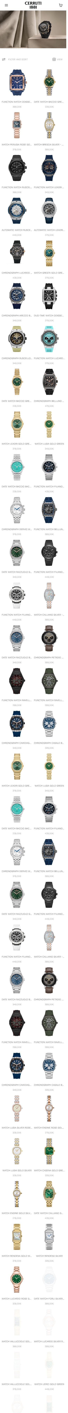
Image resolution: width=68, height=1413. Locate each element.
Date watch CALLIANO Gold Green (49, 1213)
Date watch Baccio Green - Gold (49, 101)
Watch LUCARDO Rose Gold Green (17, 1298)
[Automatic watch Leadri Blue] (49, 211)
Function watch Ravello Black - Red (17, 700)
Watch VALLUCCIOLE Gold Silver (17, 1384)
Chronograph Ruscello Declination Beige (17, 358)
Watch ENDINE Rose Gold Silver (49, 1127)
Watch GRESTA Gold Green (49, 272)
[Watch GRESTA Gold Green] (49, 253)
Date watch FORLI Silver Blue (49, 1298)
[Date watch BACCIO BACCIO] (17, 467)
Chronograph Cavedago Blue (17, 743)
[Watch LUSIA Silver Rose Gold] (17, 1108)
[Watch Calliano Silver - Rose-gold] (49, 596)
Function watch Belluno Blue (49, 529)
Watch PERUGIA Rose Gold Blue (17, 144)
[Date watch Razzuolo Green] (17, 553)
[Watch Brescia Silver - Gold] (49, 125)
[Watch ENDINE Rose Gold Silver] (49, 1108)
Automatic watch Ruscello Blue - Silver (17, 230)
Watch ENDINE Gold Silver (17, 1213)
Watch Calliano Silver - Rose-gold (49, 614)
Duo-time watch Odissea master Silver (49, 315)
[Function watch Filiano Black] (49, 553)
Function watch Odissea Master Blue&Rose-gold (17, 101)
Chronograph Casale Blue (49, 743)
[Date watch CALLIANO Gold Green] (49, 1194)
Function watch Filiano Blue (49, 486)
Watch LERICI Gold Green (49, 1384)
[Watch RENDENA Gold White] (17, 1237)
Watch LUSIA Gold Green (49, 443)
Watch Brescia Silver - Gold (49, 144)
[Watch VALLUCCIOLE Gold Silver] (17, 1365)
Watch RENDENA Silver (49, 1256)
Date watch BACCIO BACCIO (17, 486)
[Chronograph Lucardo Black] (17, 253)
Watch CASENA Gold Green (49, 1170)
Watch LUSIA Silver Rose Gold (17, 1127)
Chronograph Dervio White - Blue (17, 529)
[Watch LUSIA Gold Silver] (17, 1151)
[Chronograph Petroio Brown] (49, 638)
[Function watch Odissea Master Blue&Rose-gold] (17, 82)
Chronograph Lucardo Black (17, 272)
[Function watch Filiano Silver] (17, 596)
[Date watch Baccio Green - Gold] (49, 82)
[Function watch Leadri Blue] (49, 168)
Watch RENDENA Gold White (17, 1256)
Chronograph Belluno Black (49, 401)
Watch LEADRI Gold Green (17, 443)
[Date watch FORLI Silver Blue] (49, 1279)
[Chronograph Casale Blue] (49, 724)
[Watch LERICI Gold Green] (49, 1365)
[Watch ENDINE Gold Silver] (17, 1194)
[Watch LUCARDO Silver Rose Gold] (49, 1322)
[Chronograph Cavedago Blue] (17, 724)
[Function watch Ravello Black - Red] (17, 681)
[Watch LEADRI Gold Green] (17, 424)
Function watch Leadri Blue (49, 187)
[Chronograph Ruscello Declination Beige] (17, 339)
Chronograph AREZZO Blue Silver (17, 315)
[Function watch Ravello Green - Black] (49, 681)
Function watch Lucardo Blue (49, 358)
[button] (6, 5)
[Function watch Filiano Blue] (49, 467)
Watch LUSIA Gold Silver (17, 1170)
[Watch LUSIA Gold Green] (49, 424)
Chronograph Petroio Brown (49, 657)
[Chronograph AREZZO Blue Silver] (17, 296)
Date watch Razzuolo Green (17, 572)
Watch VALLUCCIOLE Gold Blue (17, 1341)
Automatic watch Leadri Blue (49, 230)
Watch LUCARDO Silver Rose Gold (49, 1341)
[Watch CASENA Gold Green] (49, 1151)
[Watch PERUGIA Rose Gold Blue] (17, 125)
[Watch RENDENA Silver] (49, 1237)
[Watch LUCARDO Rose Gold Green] (17, 1279)
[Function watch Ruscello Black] (17, 168)
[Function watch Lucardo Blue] (49, 339)
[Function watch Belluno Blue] (49, 510)
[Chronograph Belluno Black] (49, 382)
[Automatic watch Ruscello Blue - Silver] (17, 211)
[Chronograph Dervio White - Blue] (17, 510)
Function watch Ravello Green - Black (49, 700)
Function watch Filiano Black (49, 572)
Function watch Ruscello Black (17, 187)
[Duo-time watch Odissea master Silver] (49, 296)
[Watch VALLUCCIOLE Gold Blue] (17, 1322)
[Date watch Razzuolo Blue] (17, 638)
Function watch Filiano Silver (17, 614)
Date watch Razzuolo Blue (17, 657)
